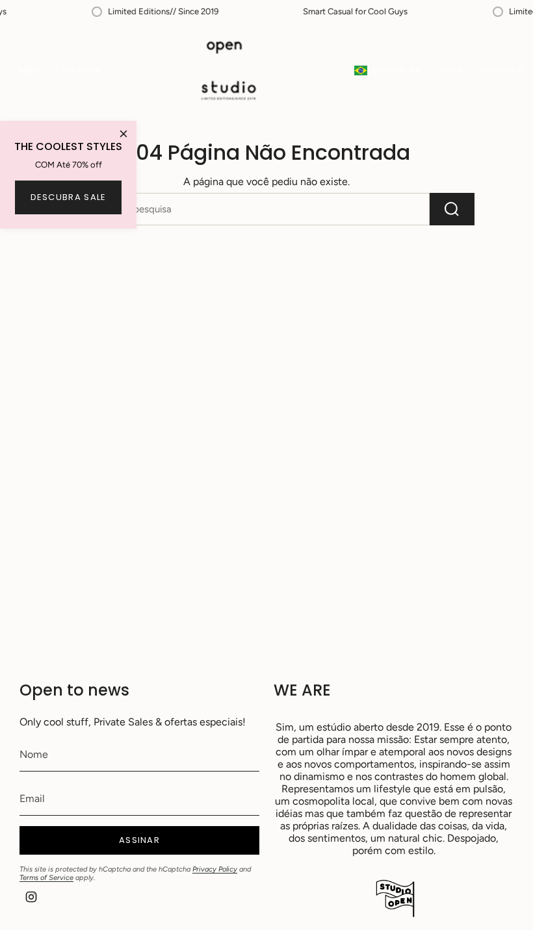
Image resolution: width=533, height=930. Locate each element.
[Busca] (452, 209)
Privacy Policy (214, 869)
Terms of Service (46, 877)
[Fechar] (123, 134)
